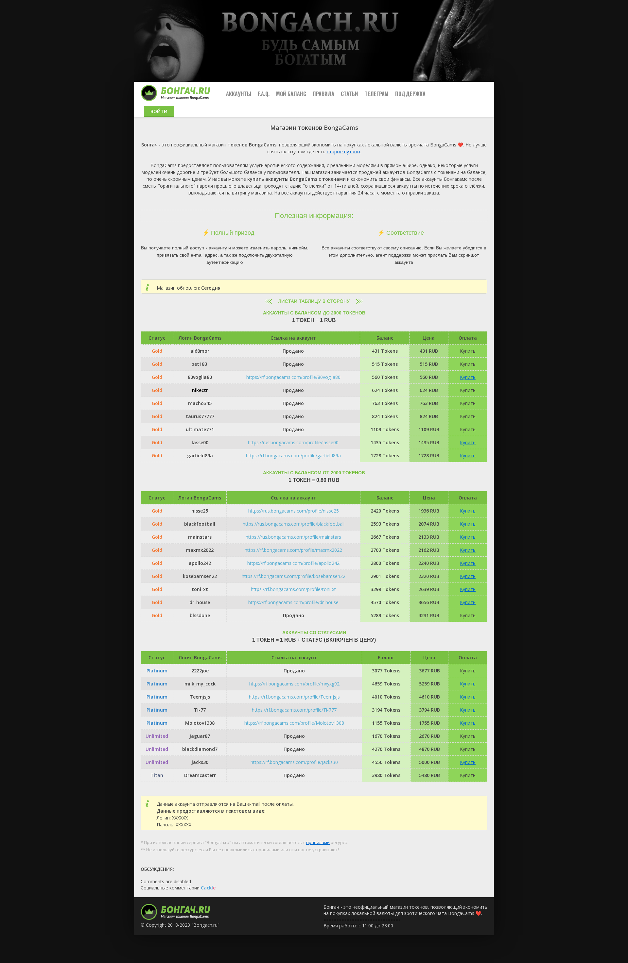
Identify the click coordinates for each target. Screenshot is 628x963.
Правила (323, 94)
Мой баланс (291, 94)
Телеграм (377, 94)
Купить (468, 377)
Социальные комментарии (178, 888)
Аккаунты (238, 94)
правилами (318, 842)
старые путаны (343, 151)
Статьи (349, 94)
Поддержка (410, 94)
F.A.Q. (264, 94)
